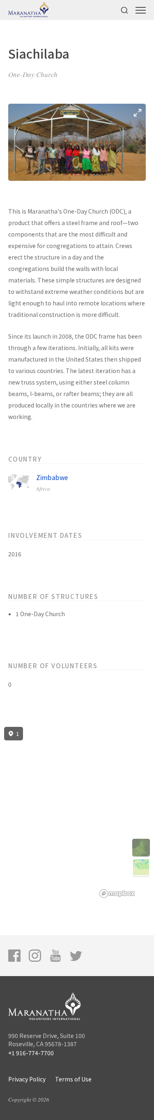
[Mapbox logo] (117, 893)
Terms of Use (73, 1079)
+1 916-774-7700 (31, 1053)
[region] (77, 812)
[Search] (124, 10)
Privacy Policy (27, 1079)
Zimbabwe (52, 477)
